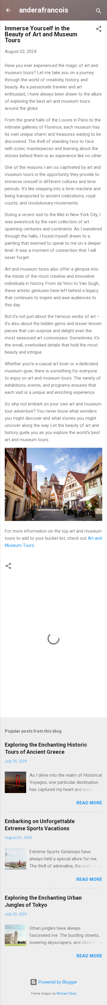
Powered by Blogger (57, 982)
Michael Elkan (66, 993)
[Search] (98, 12)
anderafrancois (43, 10)
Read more (89, 803)
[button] (98, 30)
